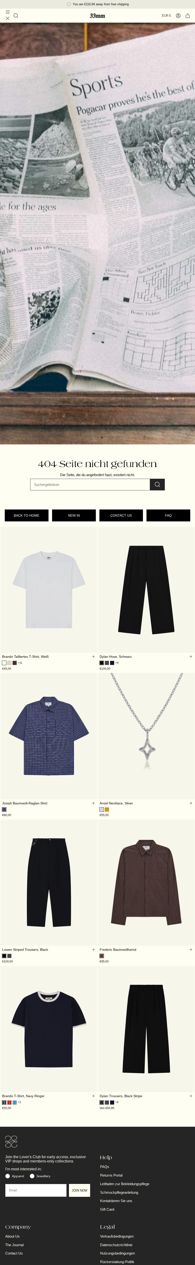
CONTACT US (121, 515)
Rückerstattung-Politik (117, 1262)
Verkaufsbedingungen (117, 1236)
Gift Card (107, 1209)
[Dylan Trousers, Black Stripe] (146, 1029)
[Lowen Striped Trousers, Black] (48, 883)
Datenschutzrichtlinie (116, 1245)
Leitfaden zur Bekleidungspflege (124, 1184)
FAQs (104, 1167)
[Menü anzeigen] (7, 16)
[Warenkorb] (187, 16)
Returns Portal (111, 1175)
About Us (12, 1236)
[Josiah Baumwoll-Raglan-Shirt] (48, 736)
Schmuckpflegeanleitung (119, 1192)
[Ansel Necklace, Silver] (146, 736)
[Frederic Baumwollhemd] (146, 883)
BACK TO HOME (26, 515)
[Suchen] (157, 484)
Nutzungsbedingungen (117, 1253)
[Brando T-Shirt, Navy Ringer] (48, 1029)
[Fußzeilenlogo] (11, 1142)
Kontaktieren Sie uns (116, 1201)
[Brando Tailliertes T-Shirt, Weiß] (48, 590)
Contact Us (14, 1253)
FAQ (168, 515)
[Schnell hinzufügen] (94, 656)
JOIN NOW (79, 1190)
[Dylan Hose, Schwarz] (146, 590)
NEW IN (74, 515)
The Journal (14, 1245)
